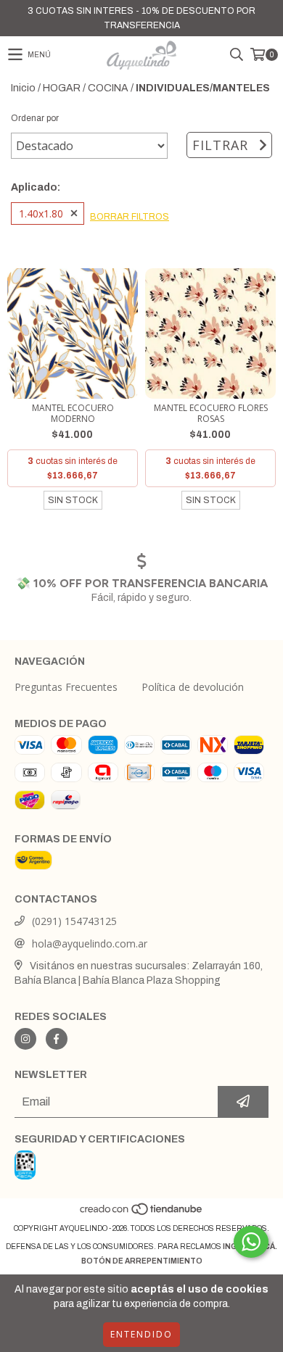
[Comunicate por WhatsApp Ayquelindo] (251, 1242)
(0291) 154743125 (74, 921)
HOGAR (62, 88)
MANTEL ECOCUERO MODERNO (73, 413)
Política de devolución (193, 687)
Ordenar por (35, 118)
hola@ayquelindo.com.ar (89, 943)
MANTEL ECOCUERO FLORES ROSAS (211, 413)
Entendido (141, 1334)
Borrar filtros (129, 217)
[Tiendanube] (141, 1214)
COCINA (108, 88)
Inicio (23, 88)
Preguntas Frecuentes (66, 687)
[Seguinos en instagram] (25, 1039)
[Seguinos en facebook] (56, 1039)
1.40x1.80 (41, 213)
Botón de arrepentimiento (141, 1261)
